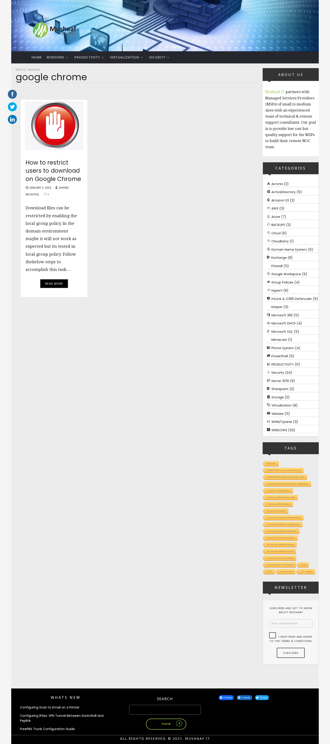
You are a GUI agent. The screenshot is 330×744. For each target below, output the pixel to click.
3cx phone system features (281, 537)
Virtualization (124, 57)
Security (157, 57)
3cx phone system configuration (283, 524)
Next (326, 24)
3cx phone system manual (280, 544)
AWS (274, 208)
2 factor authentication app (281, 497)
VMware (277, 413)
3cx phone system (276, 510)
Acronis (277, 184)
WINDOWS (55, 57)
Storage (277, 397)
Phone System (282, 348)
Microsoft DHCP (283, 323)
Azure (275, 216)
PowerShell (279, 356)
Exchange (279, 257)
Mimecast (279, 339)
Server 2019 (280, 381)
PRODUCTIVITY (87, 57)
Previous (3, 24)
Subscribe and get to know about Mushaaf (290, 610)
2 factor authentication (278, 490)
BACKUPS (278, 225)
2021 (269, 571)
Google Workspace (286, 274)
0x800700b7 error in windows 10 (284, 470)
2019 (303, 564)
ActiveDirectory (283, 192)
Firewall (277, 266)
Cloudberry (280, 241)
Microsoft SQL (282, 331)
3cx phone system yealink (280, 558)
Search (165, 698)
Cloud (276, 233)
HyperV (276, 290)
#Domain (271, 463)
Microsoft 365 (282, 315)
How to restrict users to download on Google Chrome (53, 171)
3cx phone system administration (284, 517)
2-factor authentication (278, 504)
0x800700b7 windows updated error (285, 477)
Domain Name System (289, 249)
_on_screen (306, 571)
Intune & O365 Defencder (291, 299)
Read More (54, 284)
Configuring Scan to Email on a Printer (49, 707)
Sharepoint (279, 389)
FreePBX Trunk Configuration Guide (47, 729)
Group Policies (282, 282)
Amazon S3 (280, 200)
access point (286, 571)
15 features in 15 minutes (280, 564)
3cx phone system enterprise (282, 531)
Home (36, 57)
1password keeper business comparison (287, 484)
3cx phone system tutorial (280, 551)
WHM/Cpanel (281, 422)
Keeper (276, 307)
